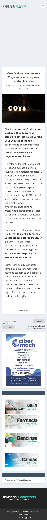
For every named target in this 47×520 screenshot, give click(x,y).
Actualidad (20, 85)
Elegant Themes (21, 512)
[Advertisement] (23, 37)
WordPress (23, 514)
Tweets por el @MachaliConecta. (18, 480)
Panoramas (23, 88)
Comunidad (29, 85)
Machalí (37, 85)
